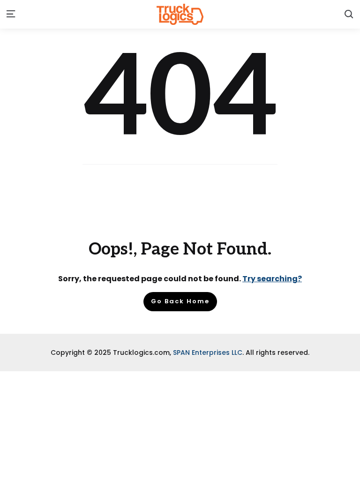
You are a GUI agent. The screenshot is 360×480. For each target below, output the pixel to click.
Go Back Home (180, 301)
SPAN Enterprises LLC (207, 352)
